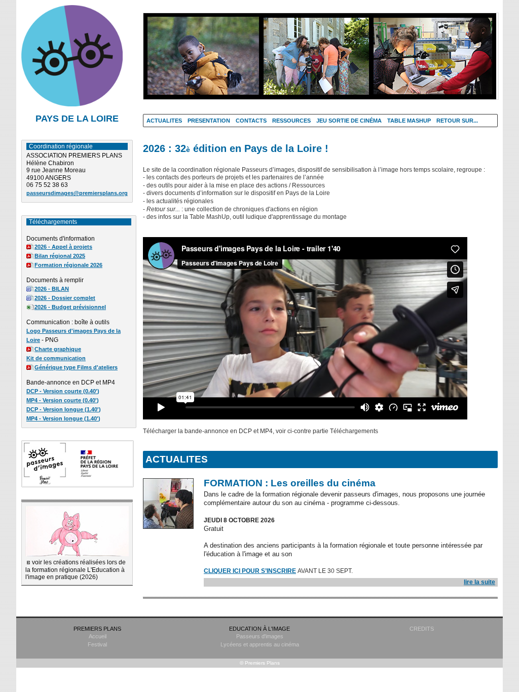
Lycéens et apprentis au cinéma (259, 644)
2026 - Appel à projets (63, 247)
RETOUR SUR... (457, 121)
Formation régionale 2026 (68, 265)
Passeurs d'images (259, 636)
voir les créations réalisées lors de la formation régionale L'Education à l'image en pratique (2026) (75, 570)
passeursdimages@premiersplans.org (77, 193)
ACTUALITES (164, 121)
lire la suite (479, 582)
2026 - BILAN (51, 289)
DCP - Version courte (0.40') (62, 391)
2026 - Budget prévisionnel (70, 307)
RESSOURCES (291, 121)
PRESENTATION (209, 121)
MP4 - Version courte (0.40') (62, 400)
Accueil (97, 636)
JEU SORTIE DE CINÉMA (349, 121)
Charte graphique (57, 349)
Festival (97, 644)
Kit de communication (56, 358)
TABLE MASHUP (409, 121)
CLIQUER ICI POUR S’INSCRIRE (250, 570)
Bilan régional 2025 (59, 256)
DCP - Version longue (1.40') (63, 409)
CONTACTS (251, 121)
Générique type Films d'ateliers (76, 367)
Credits (422, 629)
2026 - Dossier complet (64, 298)
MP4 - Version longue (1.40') (63, 418)
